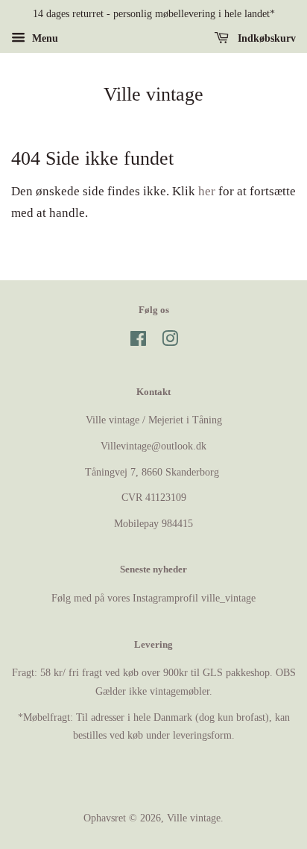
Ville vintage (153, 94)
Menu (43, 38)
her (206, 191)
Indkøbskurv (265, 38)
